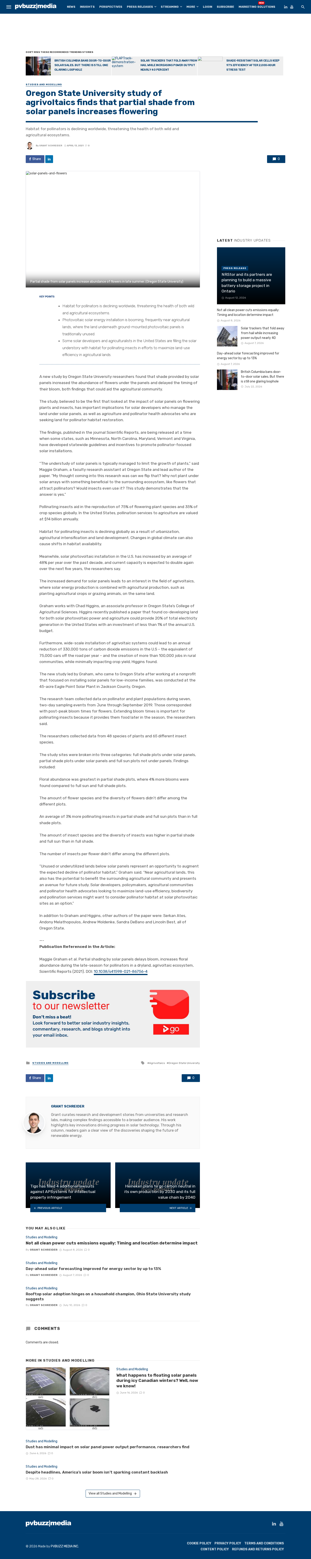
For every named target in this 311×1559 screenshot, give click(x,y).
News (71, 6)
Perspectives (110, 6)
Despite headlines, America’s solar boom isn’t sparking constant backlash (97, 1472)
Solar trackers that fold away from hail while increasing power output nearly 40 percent (168, 65)
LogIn (207, 6)
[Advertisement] (155, 33)
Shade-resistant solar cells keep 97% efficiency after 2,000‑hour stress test (253, 65)
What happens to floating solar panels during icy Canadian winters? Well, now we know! (157, 1381)
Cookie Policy (199, 1543)
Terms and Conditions (264, 1543)
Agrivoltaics (157, 1063)
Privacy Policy (227, 1543)
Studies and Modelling (44, 84)
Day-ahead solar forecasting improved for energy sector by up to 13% (93, 1268)
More (190, 6)
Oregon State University (184, 1063)
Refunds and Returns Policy (258, 1549)
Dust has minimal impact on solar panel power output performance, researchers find (107, 1447)
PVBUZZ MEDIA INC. (65, 1546)
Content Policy (215, 1549)
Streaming (170, 6)
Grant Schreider (50, 145)
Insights (87, 6)
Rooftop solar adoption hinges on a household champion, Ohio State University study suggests (108, 1296)
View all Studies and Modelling (110, 1493)
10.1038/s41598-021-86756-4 (121, 971)
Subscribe (225, 6)
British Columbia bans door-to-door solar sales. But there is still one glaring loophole (82, 65)
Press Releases (140, 6)
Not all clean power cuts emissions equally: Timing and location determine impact (112, 1243)
